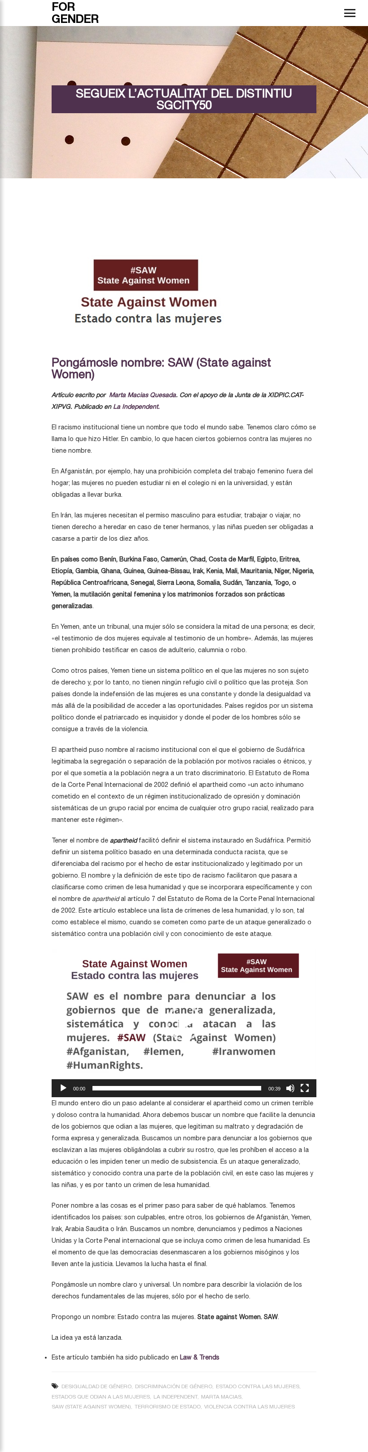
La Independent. (137, 406)
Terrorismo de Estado (168, 1406)
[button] (184, 1023)
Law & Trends (200, 1357)
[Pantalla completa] (304, 1088)
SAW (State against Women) (91, 1406)
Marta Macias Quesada (142, 394)
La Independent (175, 1397)
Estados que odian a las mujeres (101, 1397)
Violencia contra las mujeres (249, 1406)
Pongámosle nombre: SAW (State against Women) (161, 368)
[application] (184, 1023)
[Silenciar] (290, 1088)
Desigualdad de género (96, 1386)
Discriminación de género (173, 1386)
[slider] (176, 1088)
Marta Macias (221, 1397)
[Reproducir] (63, 1088)
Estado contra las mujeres (257, 1386)
